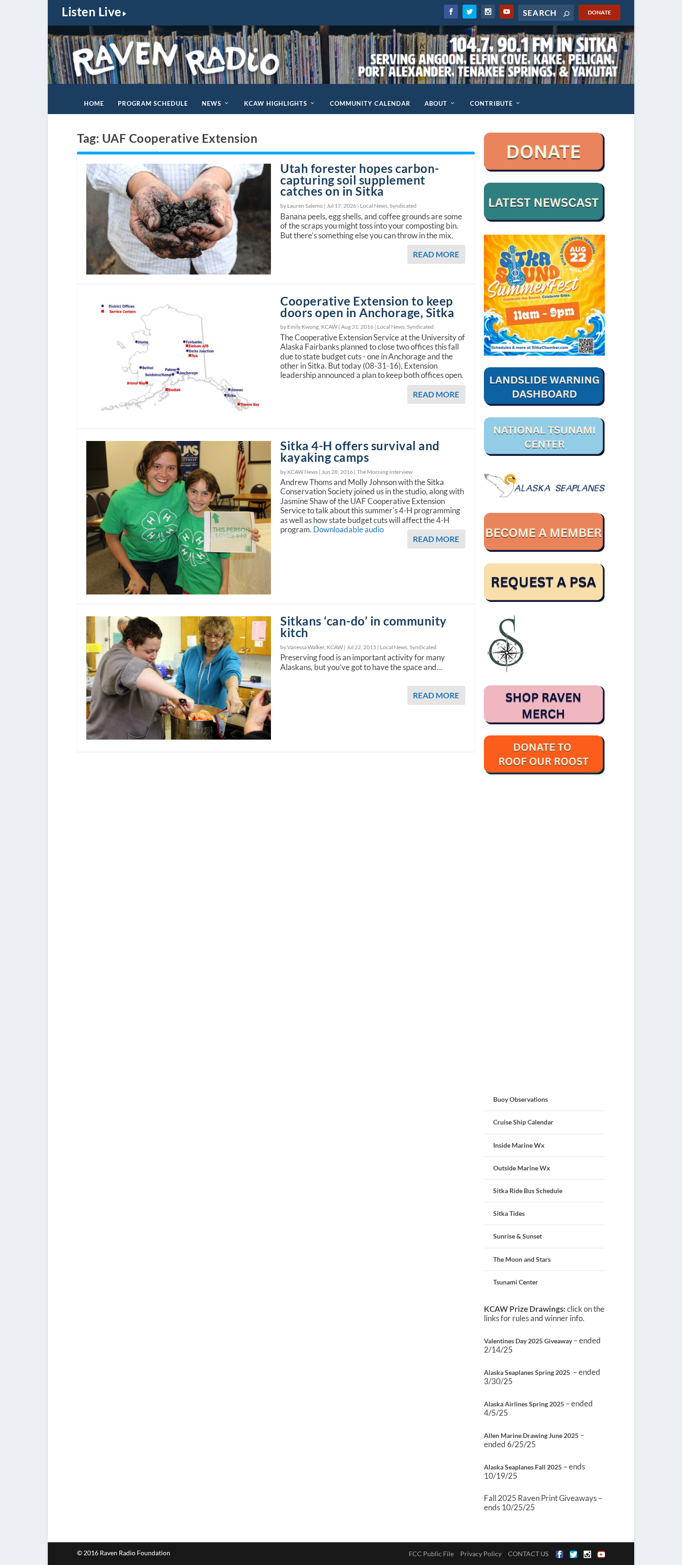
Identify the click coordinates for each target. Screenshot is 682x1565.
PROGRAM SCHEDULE (153, 103)
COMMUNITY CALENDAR (370, 103)
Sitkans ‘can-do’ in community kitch (363, 626)
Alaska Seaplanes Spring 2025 (527, 1372)
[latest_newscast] (544, 219)
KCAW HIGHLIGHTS (275, 103)
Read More (436, 254)
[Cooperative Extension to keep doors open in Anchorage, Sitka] (178, 357)
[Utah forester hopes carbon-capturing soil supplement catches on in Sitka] (178, 219)
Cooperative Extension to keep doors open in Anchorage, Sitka (367, 307)
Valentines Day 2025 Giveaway (528, 1341)
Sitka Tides (509, 1213)
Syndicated (403, 205)
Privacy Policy (481, 1554)
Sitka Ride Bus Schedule (527, 1191)
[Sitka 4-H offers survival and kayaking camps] (178, 517)
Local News (373, 205)
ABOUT (436, 103)
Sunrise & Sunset (517, 1236)
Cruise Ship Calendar (523, 1122)
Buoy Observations (520, 1099)
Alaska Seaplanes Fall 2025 (523, 1467)
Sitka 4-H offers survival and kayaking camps (360, 451)
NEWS (211, 103)
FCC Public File (431, 1554)
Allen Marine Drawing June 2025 (531, 1435)
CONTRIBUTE (491, 103)
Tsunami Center (515, 1282)
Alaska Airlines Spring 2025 (524, 1404)
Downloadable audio (348, 529)
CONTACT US (528, 1554)
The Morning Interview (384, 471)
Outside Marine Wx (521, 1168)
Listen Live (92, 11)
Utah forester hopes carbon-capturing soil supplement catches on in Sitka (359, 180)
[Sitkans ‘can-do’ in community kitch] (178, 678)
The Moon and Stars (522, 1259)
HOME (94, 103)
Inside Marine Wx (519, 1145)
